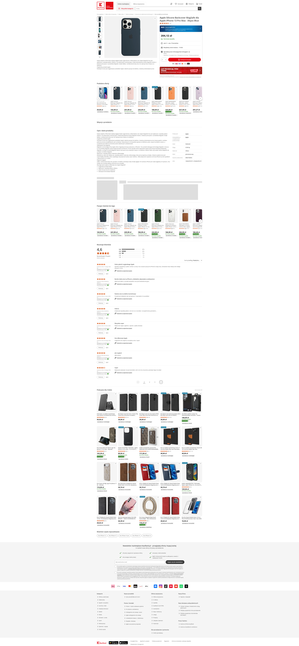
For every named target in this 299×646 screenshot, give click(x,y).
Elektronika (102, 600)
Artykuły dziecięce (103, 608)
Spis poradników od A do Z (133, 597)
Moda (100, 614)
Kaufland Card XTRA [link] (158, 606)
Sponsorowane (100, 101)
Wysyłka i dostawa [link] (130, 621)
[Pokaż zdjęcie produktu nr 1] (99, 18)
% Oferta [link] (155, 600)
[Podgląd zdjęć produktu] (99, 37)
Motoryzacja (102, 623)
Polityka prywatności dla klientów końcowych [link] (189, 614)
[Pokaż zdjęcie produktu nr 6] (99, 46)
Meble (100, 611)
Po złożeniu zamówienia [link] (132, 609)
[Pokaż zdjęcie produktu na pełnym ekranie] (130, 37)
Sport (100, 620)
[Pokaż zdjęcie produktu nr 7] (99, 52)
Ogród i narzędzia (103, 603)
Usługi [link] (155, 614)
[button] (131, 249)
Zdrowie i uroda (103, 617)
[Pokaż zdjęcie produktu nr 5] (99, 41)
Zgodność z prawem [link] (144, 641)
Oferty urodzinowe (104, 597)
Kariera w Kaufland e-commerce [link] (188, 627)
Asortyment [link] (156, 608)
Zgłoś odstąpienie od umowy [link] (133, 615)
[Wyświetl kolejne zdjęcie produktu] (99, 57)
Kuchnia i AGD (102, 606)
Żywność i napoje (103, 626)
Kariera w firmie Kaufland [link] (187, 624)
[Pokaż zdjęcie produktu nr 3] (99, 30)
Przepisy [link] (155, 617)
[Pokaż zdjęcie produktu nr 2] (99, 24)
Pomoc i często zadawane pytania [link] (135, 606)
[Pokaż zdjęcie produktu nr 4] (99, 35)
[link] (139, 4)
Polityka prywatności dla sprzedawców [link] (190, 610)
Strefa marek (102, 629)
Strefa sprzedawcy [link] (158, 633)
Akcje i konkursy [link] (157, 611)
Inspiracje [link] (155, 623)
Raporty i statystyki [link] (185, 597)
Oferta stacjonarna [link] (158, 597)
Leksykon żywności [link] (158, 620)
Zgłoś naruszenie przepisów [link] (133, 624)
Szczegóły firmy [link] (134, 641)
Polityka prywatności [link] (157, 641)
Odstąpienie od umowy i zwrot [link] (134, 612)
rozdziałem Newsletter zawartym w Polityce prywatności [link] (139, 568)
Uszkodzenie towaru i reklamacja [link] (134, 618)
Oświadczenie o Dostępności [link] (137, 644)
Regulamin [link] (166, 641)
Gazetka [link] (155, 603)
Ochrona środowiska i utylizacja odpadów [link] (181, 641)
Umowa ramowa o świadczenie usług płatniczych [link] (190, 607)
